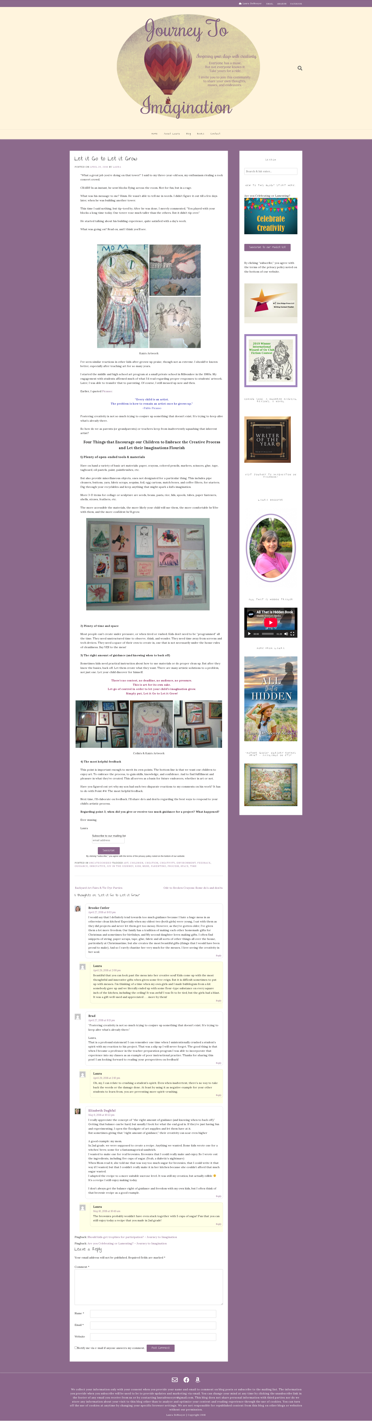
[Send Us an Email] (175, 1380)
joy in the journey (120, 866)
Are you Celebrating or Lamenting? (267, 195)
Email (269, 4)
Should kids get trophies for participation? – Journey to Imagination (132, 1237)
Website (80, 1336)
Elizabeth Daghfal (102, 1110)
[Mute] (286, 634)
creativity (167, 862)
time (193, 866)
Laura (117, 167)
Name (79, 1313)
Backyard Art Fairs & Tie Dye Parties (98, 888)
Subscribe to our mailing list (109, 835)
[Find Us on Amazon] (197, 1380)
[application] (270, 622)
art (126, 862)
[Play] (249, 634)
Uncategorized (100, 862)
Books (200, 134)
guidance (81, 866)
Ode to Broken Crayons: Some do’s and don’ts (193, 888)
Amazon (282, 4)
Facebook (296, 4)
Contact (215, 134)
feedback (204, 862)
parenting (158, 866)
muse (145, 866)
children (136, 862)
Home (155, 134)
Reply (218, 955)
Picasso (107, 391)
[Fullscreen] (292, 634)
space (185, 866)
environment (186, 862)
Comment (82, 1267)
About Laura (172, 134)
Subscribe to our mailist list (267, 247)
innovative (97, 866)
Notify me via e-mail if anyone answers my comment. (111, 1348)
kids (138, 866)
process (173, 866)
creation (151, 862)
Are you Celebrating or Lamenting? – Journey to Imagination (127, 1243)
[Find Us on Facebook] (186, 1380)
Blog (188, 134)
